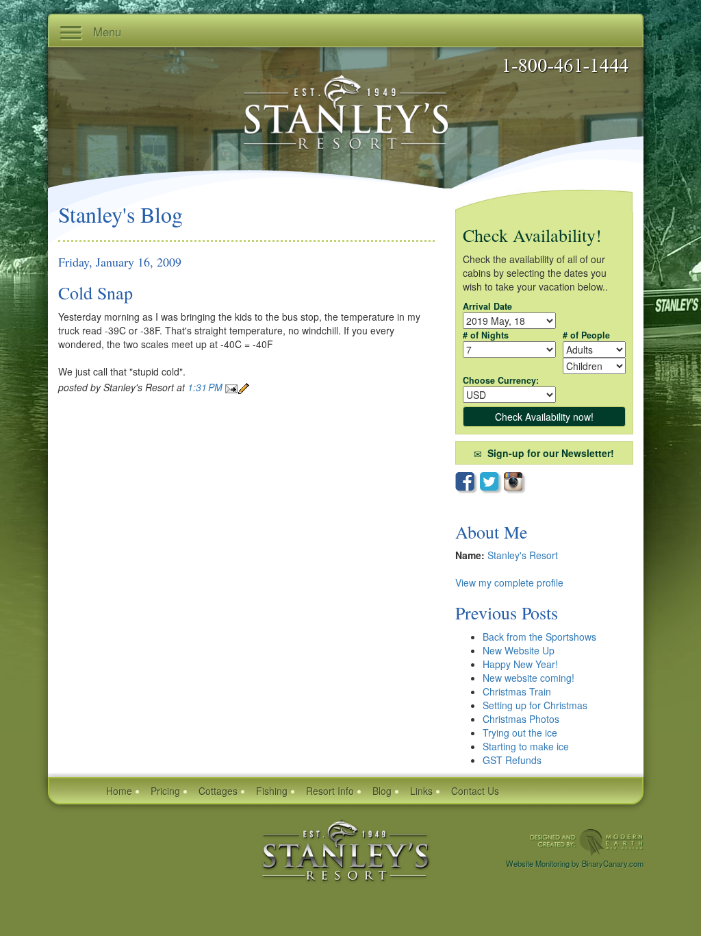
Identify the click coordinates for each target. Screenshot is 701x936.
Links (421, 791)
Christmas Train (517, 691)
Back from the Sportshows (539, 636)
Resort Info (330, 791)
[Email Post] (231, 387)
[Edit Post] (244, 387)
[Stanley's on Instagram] (515, 482)
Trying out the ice (520, 732)
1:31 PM (206, 387)
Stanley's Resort (522, 555)
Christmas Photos (521, 719)
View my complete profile (509, 582)
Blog (382, 791)
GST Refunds (512, 760)
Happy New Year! (520, 664)
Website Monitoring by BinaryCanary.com (574, 863)
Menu (105, 31)
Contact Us (475, 791)
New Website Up (519, 650)
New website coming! (528, 678)
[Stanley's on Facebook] (467, 483)
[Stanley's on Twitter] (492, 483)
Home (119, 791)
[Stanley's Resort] (345, 849)
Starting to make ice (526, 746)
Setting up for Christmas (535, 705)
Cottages (218, 791)
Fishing (272, 791)
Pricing (165, 791)
